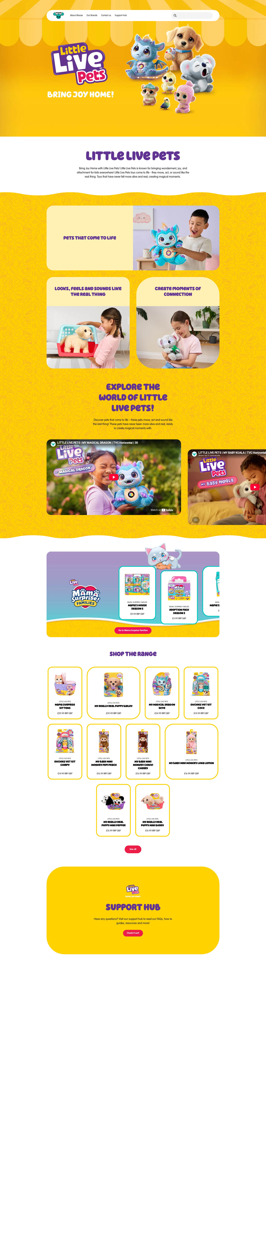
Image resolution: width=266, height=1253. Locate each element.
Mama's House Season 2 (137, 607)
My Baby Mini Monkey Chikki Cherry (143, 765)
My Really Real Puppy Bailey (113, 706)
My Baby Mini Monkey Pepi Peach (104, 763)
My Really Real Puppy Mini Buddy (152, 823)
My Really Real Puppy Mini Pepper (114, 823)
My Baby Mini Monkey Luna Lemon (191, 763)
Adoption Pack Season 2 (179, 611)
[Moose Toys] (58, 15)
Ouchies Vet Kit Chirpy (65, 763)
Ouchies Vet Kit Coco (201, 706)
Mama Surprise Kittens (65, 706)
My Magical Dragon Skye (162, 706)
